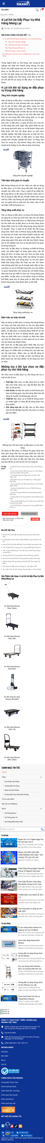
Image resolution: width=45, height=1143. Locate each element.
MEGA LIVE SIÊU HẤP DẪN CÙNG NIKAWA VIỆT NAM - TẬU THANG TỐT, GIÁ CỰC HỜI (30, 855)
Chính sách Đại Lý (7, 1099)
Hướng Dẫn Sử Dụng (12, 786)
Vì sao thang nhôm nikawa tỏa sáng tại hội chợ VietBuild (30, 928)
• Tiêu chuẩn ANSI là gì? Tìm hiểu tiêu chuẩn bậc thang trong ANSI (27, 502)
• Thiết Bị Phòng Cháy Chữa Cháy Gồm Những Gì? (26, 467)
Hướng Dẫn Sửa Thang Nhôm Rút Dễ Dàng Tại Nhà (21, 555)
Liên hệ (4, 1064)
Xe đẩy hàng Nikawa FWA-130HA (12, 607)
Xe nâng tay (28, 1135)
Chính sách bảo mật (8, 1103)
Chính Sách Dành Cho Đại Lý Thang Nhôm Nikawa (29, 997)
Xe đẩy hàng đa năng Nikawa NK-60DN (12, 698)
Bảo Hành (5, 1056)
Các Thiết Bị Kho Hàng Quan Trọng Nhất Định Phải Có (22, 547)
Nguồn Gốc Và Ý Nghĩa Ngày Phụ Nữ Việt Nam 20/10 (31, 840)
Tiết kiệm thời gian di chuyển (18, 45)
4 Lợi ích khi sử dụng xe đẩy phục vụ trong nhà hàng (22, 39)
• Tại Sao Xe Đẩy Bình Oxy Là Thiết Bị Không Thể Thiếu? (25, 489)
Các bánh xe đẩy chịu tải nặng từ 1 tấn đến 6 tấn (20, 566)
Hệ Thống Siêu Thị (11, 817)
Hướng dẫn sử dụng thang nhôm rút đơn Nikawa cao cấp (30, 983)
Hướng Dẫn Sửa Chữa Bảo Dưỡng (17, 794)
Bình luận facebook (29, 514)
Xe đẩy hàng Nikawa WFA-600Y (12, 668)
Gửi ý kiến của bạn (10, 514)
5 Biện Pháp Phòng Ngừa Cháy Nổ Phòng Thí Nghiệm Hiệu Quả (31, 869)
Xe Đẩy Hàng (23, 1132)
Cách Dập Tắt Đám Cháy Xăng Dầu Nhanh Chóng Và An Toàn (29, 883)
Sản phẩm (5, 10)
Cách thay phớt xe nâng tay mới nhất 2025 (30, 910)
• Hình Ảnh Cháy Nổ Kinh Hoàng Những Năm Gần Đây (26, 493)
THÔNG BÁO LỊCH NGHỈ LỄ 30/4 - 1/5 (31, 896)
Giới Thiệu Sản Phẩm (12, 781)
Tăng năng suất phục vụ (16, 48)
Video (4, 777)
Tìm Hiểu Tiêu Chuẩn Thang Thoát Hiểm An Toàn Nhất (22, 569)
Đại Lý (3, 1060)
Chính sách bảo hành (9, 1086)
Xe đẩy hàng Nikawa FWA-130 (12, 728)
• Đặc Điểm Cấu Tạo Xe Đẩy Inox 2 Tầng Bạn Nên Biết (25, 480)
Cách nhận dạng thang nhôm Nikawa (29, 941)
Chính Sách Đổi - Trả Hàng (10, 1091)
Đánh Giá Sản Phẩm (12, 790)
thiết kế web (31, 1138)
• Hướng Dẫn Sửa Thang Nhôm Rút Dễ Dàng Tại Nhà (27, 498)
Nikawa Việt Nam (12, 1121)
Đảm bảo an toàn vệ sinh (17, 51)
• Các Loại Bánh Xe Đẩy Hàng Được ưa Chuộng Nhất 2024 (26, 485)
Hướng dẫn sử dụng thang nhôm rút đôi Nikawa (30, 954)
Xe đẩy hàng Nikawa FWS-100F (12, 637)
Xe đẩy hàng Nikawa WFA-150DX (12, 758)
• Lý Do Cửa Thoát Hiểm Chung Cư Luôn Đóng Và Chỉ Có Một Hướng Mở (26, 472)
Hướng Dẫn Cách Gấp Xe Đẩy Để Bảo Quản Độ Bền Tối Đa (22, 540)
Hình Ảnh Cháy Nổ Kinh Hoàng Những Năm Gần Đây (21, 558)
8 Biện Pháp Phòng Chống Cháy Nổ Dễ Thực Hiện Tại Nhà (21, 562)
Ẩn (29, 35)
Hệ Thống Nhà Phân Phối (14, 822)
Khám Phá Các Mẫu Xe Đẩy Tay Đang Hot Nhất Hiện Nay (21, 535)
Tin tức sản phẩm (8, 799)
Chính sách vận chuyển (9, 1095)
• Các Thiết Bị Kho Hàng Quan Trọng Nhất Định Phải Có (26, 506)
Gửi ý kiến (35, 519)
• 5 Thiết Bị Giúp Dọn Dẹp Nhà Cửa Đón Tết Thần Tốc (25, 476)
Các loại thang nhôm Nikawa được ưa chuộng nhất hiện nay (29, 967)
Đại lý (4, 808)
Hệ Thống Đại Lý (10, 813)
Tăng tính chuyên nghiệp (17, 42)
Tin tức (11, 14)
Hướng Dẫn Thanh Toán (10, 1082)
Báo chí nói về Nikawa (9, 804)
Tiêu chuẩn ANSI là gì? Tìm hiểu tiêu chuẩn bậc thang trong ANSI (21, 551)
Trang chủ (3, 14)
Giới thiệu (4, 1052)
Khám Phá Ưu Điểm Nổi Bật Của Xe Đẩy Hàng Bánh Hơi (22, 544)
